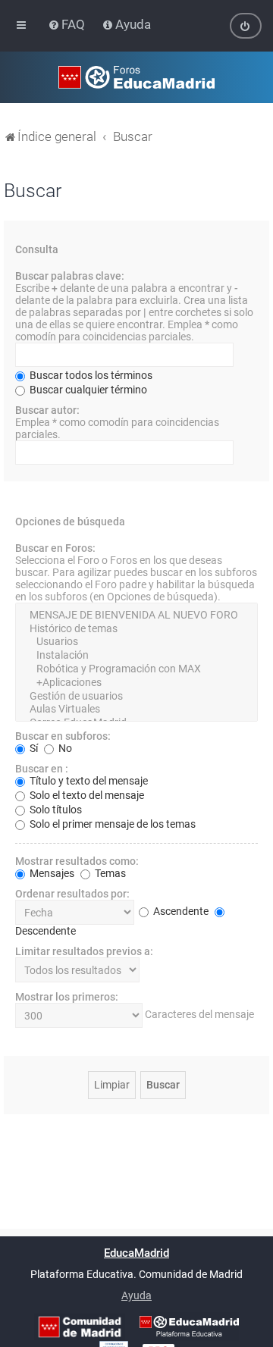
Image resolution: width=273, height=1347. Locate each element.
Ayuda (136, 1295)
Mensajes (50, 873)
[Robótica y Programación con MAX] (136, 669)
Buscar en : (41, 769)
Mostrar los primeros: (66, 997)
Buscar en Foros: (55, 548)
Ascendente (180, 911)
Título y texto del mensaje (87, 781)
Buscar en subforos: (63, 736)
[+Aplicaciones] (136, 683)
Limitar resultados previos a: (84, 951)
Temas (109, 873)
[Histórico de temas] (136, 629)
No (64, 748)
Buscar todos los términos (89, 375)
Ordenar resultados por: (72, 894)
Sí (32, 748)
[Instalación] (136, 656)
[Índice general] (136, 77)
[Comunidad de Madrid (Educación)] (79, 1327)
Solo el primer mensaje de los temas (111, 824)
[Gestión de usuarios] (136, 696)
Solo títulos (54, 810)
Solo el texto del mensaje (85, 795)
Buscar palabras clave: (69, 276)
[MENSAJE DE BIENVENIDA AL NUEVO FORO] (136, 615)
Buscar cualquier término (87, 390)
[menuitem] (68, 24)
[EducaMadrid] (189, 1326)
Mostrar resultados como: (77, 861)
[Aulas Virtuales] (136, 709)
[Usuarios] (136, 642)
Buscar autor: (47, 410)
